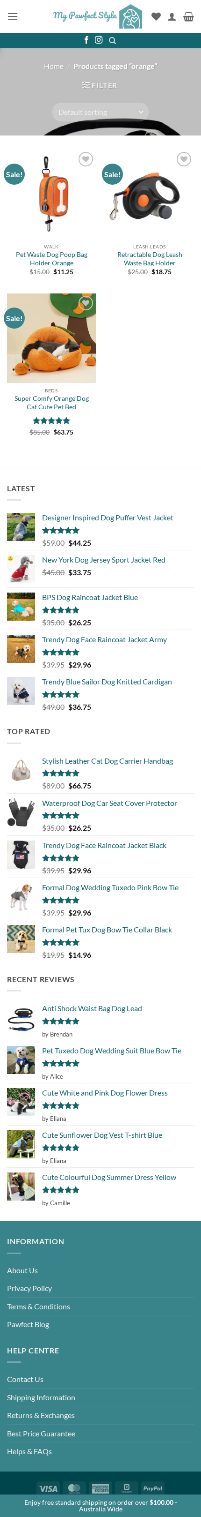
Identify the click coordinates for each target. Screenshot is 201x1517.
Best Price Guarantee (41, 1433)
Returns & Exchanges (41, 1415)
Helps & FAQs (29, 1451)
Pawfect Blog (28, 1324)
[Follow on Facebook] (86, 40)
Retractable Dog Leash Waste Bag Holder (149, 259)
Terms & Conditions (38, 1306)
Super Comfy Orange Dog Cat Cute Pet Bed (51, 403)
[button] (12, 16)
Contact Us (25, 1378)
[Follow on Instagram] (98, 40)
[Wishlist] (156, 16)
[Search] (113, 41)
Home (54, 65)
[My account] (172, 16)
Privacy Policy (29, 1288)
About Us (22, 1270)
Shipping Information (41, 1397)
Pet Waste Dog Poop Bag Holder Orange (51, 259)
